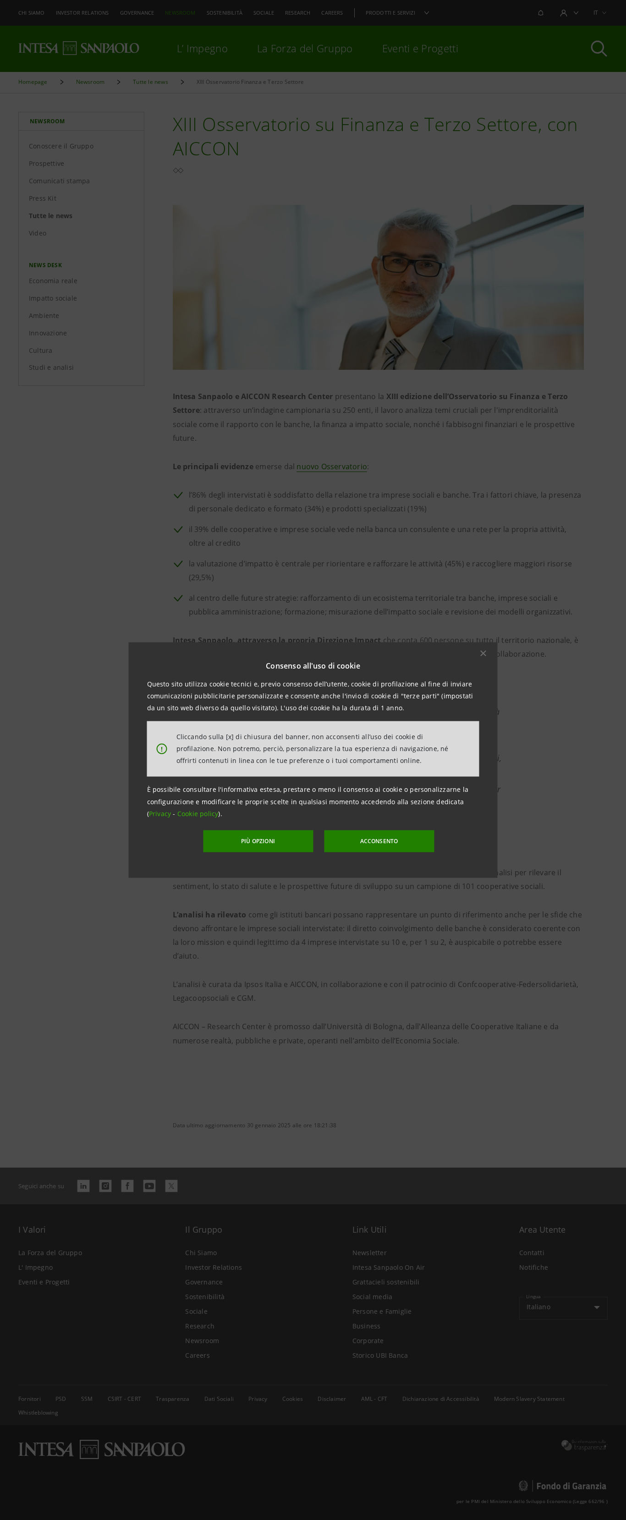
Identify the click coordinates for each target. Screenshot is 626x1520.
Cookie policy (198, 813)
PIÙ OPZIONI (258, 841)
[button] (483, 653)
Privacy (161, 813)
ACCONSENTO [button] (379, 841)
